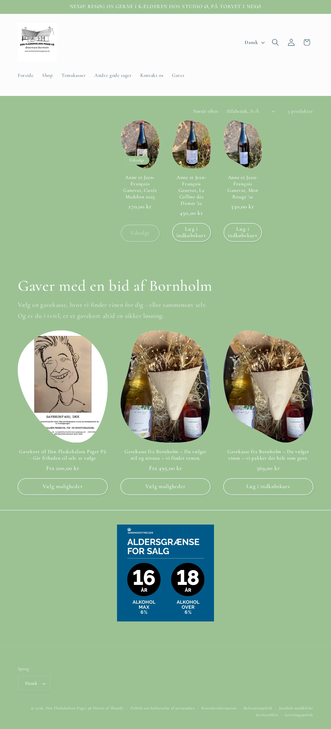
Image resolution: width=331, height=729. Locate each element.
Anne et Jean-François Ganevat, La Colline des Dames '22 (191, 190)
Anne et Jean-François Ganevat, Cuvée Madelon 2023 (140, 187)
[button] (275, 42)
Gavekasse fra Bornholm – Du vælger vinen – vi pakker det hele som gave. (268, 455)
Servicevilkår (267, 715)
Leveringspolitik (299, 715)
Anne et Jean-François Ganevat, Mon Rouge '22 (242, 187)
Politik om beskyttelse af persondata (163, 708)
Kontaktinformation (219, 708)
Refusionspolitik (258, 708)
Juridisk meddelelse (296, 708)
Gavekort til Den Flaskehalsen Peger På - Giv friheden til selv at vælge (62, 455)
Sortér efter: (206, 111)
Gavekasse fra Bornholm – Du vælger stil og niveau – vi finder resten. (165, 455)
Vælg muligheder (63, 486)
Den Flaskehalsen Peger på (69, 708)
